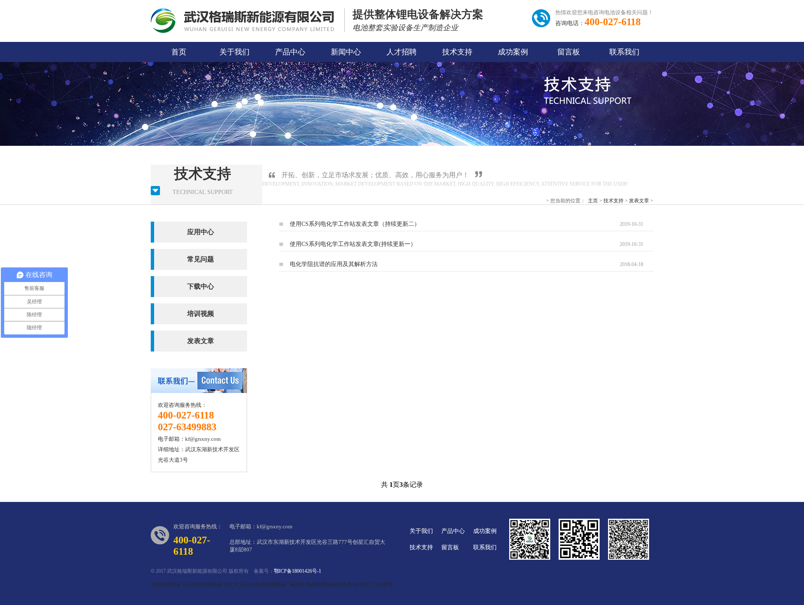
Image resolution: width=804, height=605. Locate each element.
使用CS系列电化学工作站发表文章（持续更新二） (355, 224)
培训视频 (200, 313)
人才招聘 (402, 52)
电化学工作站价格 (373, 584)
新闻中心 (346, 52)
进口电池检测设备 (202, 584)
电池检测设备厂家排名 (280, 584)
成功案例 (513, 52)
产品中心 (290, 52)
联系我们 (624, 52)
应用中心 (200, 231)
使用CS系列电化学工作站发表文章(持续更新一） (353, 244)
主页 (593, 201)
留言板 (568, 52)
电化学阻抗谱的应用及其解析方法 (334, 264)
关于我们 (234, 52)
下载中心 (200, 286)
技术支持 (457, 52)
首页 (178, 52)
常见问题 (200, 259)
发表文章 (639, 201)
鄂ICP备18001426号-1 (297, 571)
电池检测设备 (166, 584)
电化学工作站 (239, 584)
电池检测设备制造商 (329, 584)
